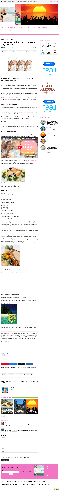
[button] (44, 1)
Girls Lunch (20, 367)
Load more (49, 152)
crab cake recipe (7, 367)
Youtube (50, 475)
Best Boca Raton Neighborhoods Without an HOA (51, 141)
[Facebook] (50, 1)
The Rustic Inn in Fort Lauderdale (27, 185)
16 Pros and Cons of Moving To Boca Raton (19, 412)
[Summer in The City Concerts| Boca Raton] (32, 406)
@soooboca (24, 466)
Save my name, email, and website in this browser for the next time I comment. (16, 457)
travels (11, 99)
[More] (31, 374)
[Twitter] (56, 1)
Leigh (6, 428)
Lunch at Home (9, 369)
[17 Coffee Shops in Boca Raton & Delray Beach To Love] (43, 147)
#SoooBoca (6, 37)
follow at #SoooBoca (17, 329)
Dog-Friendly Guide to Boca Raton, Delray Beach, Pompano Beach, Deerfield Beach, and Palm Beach (7, 411)
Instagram (50, 468)
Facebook (50, 466)
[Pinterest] (54, 1)
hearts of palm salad (26, 367)
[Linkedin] (53, 1)
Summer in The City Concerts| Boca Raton (32, 412)
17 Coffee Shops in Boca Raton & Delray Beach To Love (51, 148)
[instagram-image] (23, 471)
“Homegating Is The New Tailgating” (23, 112)
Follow (43, 49)
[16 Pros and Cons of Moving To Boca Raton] (20, 406)
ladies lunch (4, 369)
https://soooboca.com (14, 389)
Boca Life (9, 39)
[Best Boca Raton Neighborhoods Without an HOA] (43, 141)
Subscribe (55, 49)
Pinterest (50, 471)
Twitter (50, 473)
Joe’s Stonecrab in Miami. (32, 160)
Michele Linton (8, 422)
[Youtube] (57, 1)
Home (2, 37)
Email (3, 470)
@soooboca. (6, 341)
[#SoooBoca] (2, 47)
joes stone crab (33, 367)
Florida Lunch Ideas (14, 367)
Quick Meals (14, 369)
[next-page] (4, 416)
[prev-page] (2, 416)
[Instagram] (51, 1)
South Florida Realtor (10, 333)
